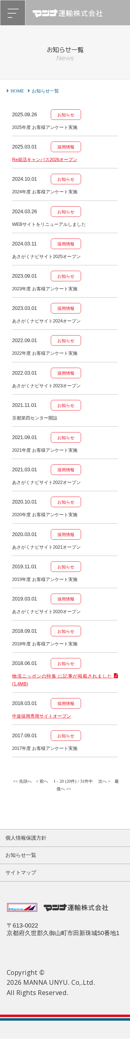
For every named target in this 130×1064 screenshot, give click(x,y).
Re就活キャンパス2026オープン (44, 159)
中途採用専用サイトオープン (41, 716)
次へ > (104, 781)
